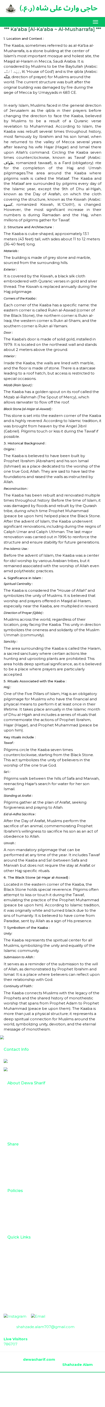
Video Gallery (23, 1163)
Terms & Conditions (28, 1203)
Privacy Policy (23, 1217)
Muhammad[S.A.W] (29, 1102)
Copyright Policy (26, 1210)
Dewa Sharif (22, 1109)
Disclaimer (20, 1224)
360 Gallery (21, 1171)
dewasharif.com (39, 1359)
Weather (19, 1256)
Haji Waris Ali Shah (27, 1124)
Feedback (20, 1178)
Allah (15, 1095)
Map (15, 1249)
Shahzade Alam (77, 1364)
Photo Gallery (23, 1156)
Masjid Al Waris (24, 1131)
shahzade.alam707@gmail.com (44, 1069)
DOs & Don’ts (23, 1271)
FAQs (16, 1264)
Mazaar (17, 1117)
